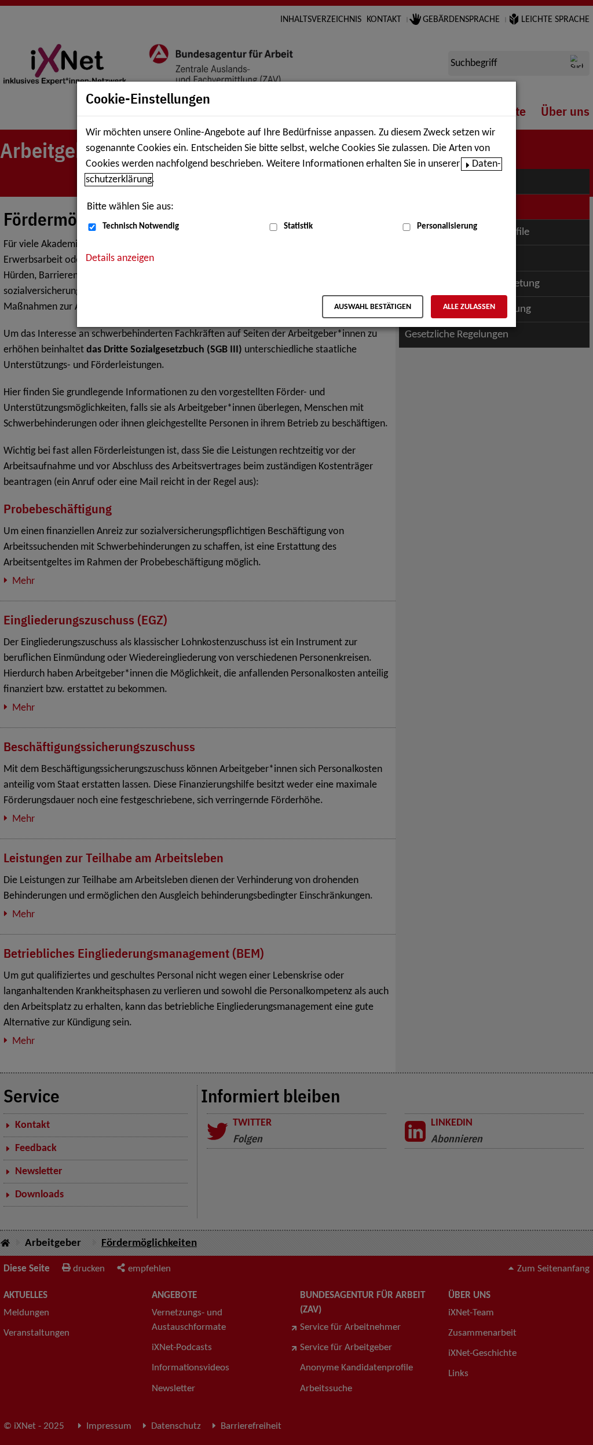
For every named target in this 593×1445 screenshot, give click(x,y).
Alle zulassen (469, 307)
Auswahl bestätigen (372, 307)
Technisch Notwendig (141, 226)
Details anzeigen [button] (120, 258)
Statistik (298, 226)
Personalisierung (447, 226)
